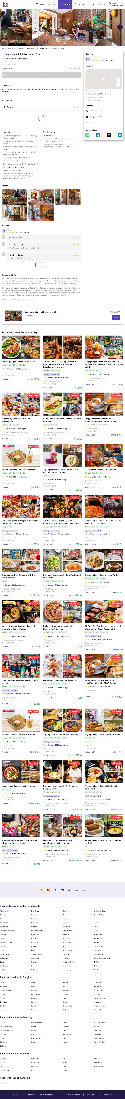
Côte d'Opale (4, 1070)
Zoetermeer (98, 966)
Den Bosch (4, 966)
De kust (2, 1010)
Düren (33, 1026)
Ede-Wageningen (37, 931)
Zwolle (96, 970)
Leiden (64, 923)
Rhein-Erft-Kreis (99, 1042)
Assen (2, 938)
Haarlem (34, 962)
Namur (64, 1002)
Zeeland (96, 962)
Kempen (34, 1002)
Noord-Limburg (67, 942)
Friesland (34, 946)
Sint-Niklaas (98, 990)
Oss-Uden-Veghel (68, 950)
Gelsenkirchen (36, 1038)
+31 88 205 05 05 (69, 144)
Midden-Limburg (68, 931)
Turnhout (97, 994)
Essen (33, 1034)
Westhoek (97, 1010)
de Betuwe (4, 958)
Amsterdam (4, 927)
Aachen (2, 1022)
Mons (64, 998)
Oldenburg (97, 1030)
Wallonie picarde (100, 1006)
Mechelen (65, 994)
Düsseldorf (35, 1030)
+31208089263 (106, 1095)
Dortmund (3, 1042)
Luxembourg (66, 990)
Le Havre (34, 1066)
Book (116, 317)
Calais (2, 1066)
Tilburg (96, 919)
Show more (41, 265)
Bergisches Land (6, 1026)
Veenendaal (98, 938)
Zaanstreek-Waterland (102, 958)
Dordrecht (34, 923)
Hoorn (64, 915)
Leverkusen (66, 1034)
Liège (64, 986)
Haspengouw (36, 994)
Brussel (2, 998)
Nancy (64, 1062)
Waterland (97, 950)
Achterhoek (4, 911)
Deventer (34, 915)
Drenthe (34, 927)
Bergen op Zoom (6, 942)
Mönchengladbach (100, 1022)
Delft (2, 962)
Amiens (2, 1059)
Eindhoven (35, 934)
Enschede (34, 938)
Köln (64, 1030)
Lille (32, 1070)
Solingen (3, 1046)
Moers (64, 1038)
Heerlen (34, 966)
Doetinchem (35, 919)
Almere (2, 919)
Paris (64, 1066)
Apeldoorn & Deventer (8, 931)
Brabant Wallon (5, 990)
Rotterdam (66, 966)
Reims (64, 1070)
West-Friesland (99, 954)
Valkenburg (98, 934)
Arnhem (3, 934)
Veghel (96, 942)
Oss (63, 946)
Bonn (2, 1038)
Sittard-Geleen (99, 915)
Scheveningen (67, 970)
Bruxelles (3, 1002)
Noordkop (65, 938)
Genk (33, 982)
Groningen (35, 958)
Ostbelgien (98, 982)
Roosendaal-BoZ (68, 962)
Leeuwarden (66, 919)
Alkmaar (3, 915)
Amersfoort (4, 923)
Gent (33, 986)
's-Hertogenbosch (100, 911)
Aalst (2, 982)
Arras (2, 1062)
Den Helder (35, 911)
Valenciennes (98, 1066)
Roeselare (97, 986)
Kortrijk (33, 1006)
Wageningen (98, 946)
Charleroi (3, 1006)
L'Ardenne (35, 1010)
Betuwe (3, 946)
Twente (96, 923)
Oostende (65, 1010)
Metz (64, 1059)
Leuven (65, 982)
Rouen (96, 1059)
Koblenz (65, 1022)
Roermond (66, 958)
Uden (96, 927)
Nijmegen (65, 934)
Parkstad (65, 954)
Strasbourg (98, 1062)
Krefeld (65, 1026)
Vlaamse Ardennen (100, 998)
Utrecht (96, 931)
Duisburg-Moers (37, 1022)
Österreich (3, 1083)
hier (7, 167)
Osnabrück (97, 1034)
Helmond (34, 970)
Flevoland (34, 942)
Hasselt (34, 998)
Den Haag (3, 970)
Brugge (2, 994)
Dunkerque (35, 1059)
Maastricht (66, 927)
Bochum (3, 1034)
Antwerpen (4, 986)
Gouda (33, 950)
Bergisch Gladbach (6, 1030)
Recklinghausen (99, 1038)
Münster (97, 1026)
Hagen (33, 1042)
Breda (2, 950)
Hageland (34, 990)
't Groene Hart (36, 954)
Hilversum (66, 911)
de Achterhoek (5, 954)
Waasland (97, 1002)
